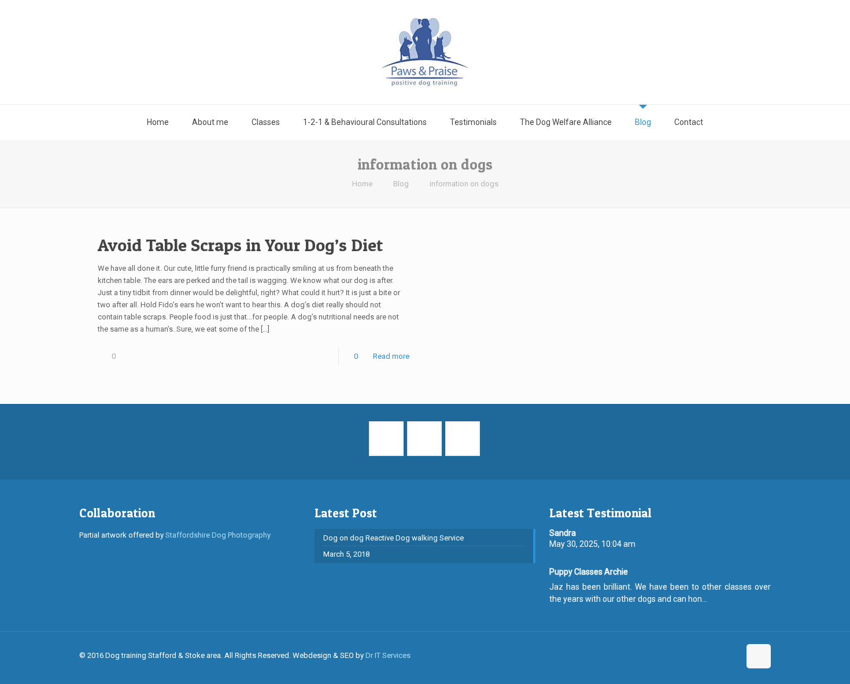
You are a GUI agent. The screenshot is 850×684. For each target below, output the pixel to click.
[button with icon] (386, 438)
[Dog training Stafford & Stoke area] (425, 52)
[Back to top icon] (758, 656)
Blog (401, 183)
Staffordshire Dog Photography (218, 535)
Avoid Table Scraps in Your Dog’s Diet (240, 244)
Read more (391, 356)
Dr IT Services (388, 655)
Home (362, 183)
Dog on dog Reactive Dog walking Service (393, 538)
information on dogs (464, 183)
